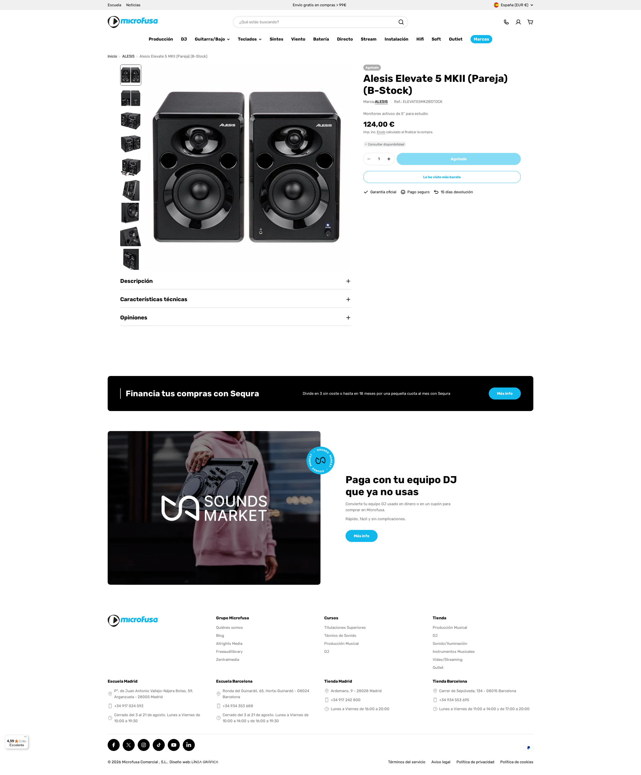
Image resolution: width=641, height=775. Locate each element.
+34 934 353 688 (238, 706)
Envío (381, 132)
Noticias (133, 5)
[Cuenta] (518, 22)
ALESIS (128, 56)
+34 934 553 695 (454, 700)
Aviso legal (440, 762)
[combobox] (320, 22)
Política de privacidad (475, 762)
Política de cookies (516, 762)
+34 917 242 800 (346, 700)
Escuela (114, 5)
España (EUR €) (514, 5)
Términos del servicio (406, 762)
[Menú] (25, 738)
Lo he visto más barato (442, 177)
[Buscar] (401, 22)
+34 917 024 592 (128, 706)
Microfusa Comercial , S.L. (144, 762)
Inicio (112, 56)
